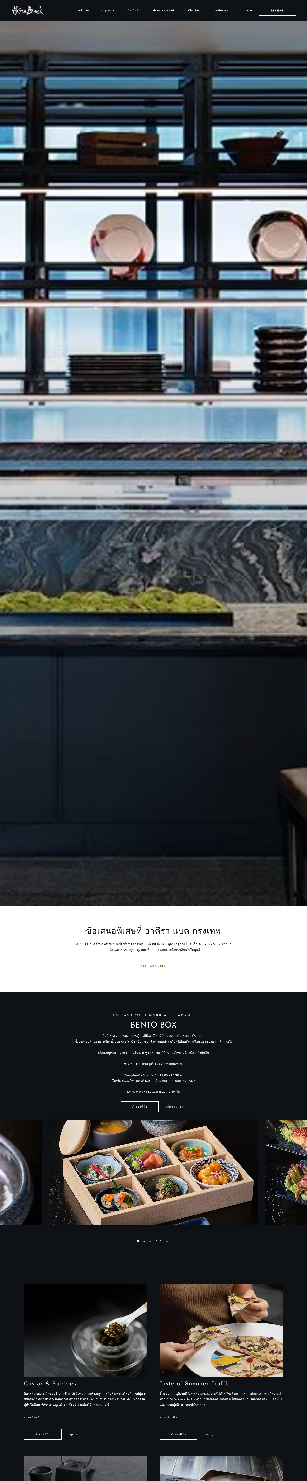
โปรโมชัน (134, 10)
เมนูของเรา (108, 10)
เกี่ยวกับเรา (195, 10)
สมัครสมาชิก (174, 1106)
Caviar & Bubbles (50, 1384)
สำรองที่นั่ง (139, 1106)
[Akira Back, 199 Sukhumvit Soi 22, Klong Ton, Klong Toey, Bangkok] (27, 10)
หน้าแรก (83, 10)
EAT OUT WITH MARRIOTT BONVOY (153, 1014)
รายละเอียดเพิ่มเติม (153, 966)
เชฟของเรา (222, 10)
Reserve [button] (277, 10)
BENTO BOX (153, 1024)
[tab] (138, 1240)
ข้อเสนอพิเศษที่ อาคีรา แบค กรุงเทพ (153, 931)
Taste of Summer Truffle (195, 1384)
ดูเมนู (75, 1435)
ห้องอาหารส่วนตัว (164, 10)
